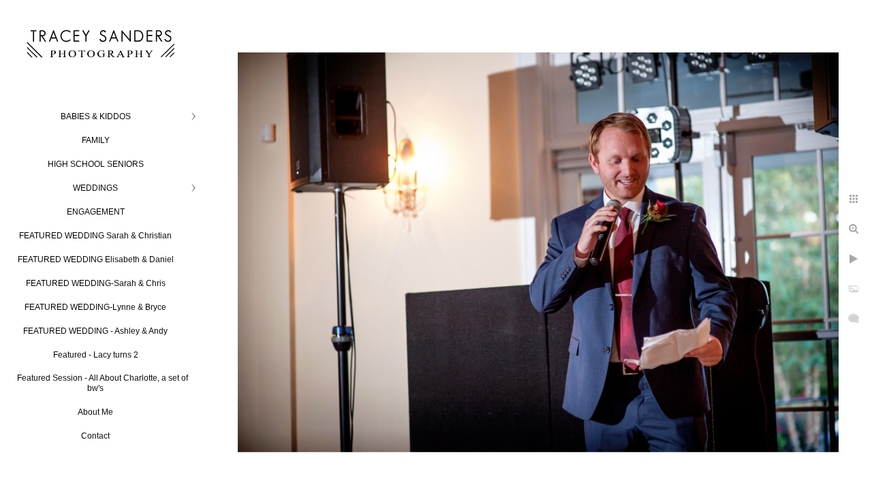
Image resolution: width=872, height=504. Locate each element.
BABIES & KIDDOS (96, 116)
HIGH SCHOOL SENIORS (96, 164)
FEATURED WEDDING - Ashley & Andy (95, 331)
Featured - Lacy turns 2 (95, 355)
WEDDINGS (95, 188)
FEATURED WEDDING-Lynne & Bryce (95, 307)
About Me (95, 412)
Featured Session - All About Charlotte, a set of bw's (102, 383)
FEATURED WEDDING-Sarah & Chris (96, 283)
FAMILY (96, 140)
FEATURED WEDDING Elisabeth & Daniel (96, 259)
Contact (95, 436)
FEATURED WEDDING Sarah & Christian (95, 235)
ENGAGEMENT (96, 212)
